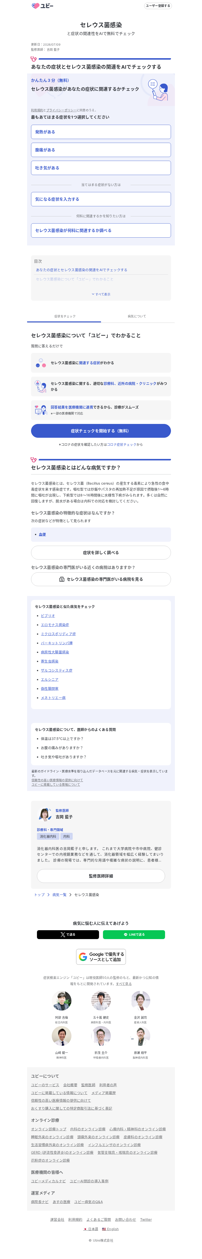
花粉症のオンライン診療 (50, 1160)
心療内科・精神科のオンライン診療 (137, 1129)
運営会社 (57, 1219)
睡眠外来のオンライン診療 (52, 1137)
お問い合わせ (125, 1219)
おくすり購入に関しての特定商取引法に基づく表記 (71, 1108)
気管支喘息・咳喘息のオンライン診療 (127, 1152)
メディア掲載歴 (103, 1093)
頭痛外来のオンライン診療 (98, 1137)
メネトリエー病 (53, 698)
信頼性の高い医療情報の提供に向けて (57, 780)
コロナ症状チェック (121, 444)
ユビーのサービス (45, 1085)
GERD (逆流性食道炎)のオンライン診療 (62, 1152)
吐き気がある (47, 167)
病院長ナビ (40, 1202)
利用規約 (37, 110)
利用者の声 (108, 1085)
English (110, 1229)
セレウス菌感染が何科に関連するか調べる (73, 230)
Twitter (146, 1219)
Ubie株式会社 (103, 1240)
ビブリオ (48, 615)
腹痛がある (45, 149)
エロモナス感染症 (55, 625)
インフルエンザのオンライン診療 (114, 1145)
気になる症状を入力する (57, 199)
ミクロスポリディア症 (58, 634)
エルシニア (50, 679)
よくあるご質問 (98, 1219)
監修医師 (88, 1085)
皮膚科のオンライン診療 (143, 1137)
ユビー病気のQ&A (88, 1202)
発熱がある (45, 131)
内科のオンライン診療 (87, 1129)
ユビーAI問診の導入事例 (89, 1181)
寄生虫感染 (50, 661)
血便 (42, 534)
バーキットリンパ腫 (57, 643)
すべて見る (124, 984)
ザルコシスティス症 (56, 670)
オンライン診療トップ (48, 1129)
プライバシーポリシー (61, 110)
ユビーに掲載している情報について (56, 785)
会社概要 (70, 1085)
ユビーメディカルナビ (48, 1181)
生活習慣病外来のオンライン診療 (57, 1145)
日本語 (90, 1229)
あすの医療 (61, 1202)
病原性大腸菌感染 (55, 652)
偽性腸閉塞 (50, 688)
